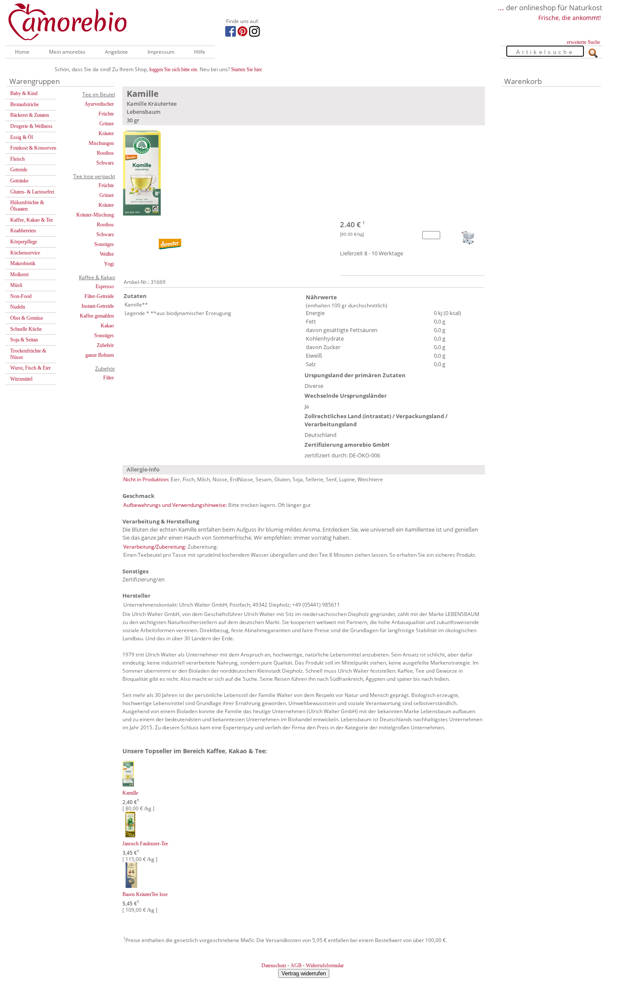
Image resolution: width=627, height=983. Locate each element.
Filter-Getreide (99, 296)
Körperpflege (23, 242)
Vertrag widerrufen (304, 973)
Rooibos (105, 153)
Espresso (105, 286)
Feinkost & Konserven (33, 148)
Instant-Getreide (97, 306)
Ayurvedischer (99, 104)
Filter (108, 378)
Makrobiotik (22, 263)
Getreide (18, 170)
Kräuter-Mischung (95, 215)
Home (22, 51)
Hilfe (199, 51)
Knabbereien (23, 231)
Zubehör (105, 345)
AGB (296, 966)
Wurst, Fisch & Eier (30, 368)
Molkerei (19, 275)
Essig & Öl (21, 137)
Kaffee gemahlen (97, 316)
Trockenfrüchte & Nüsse (28, 354)
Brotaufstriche (24, 104)
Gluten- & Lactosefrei (32, 192)
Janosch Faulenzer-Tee (145, 844)
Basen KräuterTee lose (145, 894)
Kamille (130, 793)
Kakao (107, 326)
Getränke (19, 181)
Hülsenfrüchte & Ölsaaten (27, 205)
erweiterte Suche (583, 42)
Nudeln (17, 307)
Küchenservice (25, 253)
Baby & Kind (24, 93)
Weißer (107, 254)
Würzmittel (21, 379)
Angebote (116, 51)
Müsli (16, 285)
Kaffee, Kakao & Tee (31, 220)
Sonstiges (104, 244)
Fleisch (17, 159)
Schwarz (105, 163)
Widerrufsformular (325, 966)
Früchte (106, 114)
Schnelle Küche (26, 329)
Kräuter (106, 133)
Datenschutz (273, 966)
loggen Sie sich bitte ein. (173, 69)
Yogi (109, 264)
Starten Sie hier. (247, 69)
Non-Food (21, 296)
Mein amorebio (67, 51)
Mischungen (101, 143)
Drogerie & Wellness (31, 126)
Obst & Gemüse (26, 318)
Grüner (106, 124)
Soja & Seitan (24, 340)
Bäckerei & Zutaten (29, 115)
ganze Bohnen (99, 355)
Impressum (161, 51)
